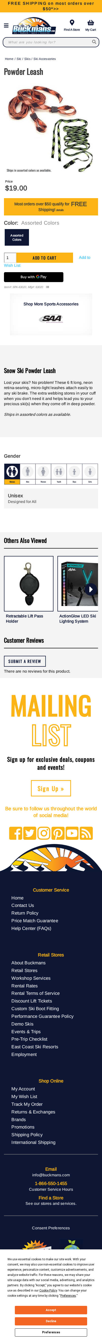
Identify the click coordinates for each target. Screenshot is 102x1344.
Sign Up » (51, 788)
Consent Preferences (51, 1228)
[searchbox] (94, 42)
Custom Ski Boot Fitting (35, 1008)
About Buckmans (28, 962)
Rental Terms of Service (35, 993)
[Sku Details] (47, 287)
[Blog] (86, 833)
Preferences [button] (68, 1295)
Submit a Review (24, 661)
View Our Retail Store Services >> (51, 6)
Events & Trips (26, 1031)
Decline (51, 1321)
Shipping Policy (26, 1134)
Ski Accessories (44, 59)
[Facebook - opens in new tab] (15, 833)
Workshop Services (31, 978)
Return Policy (24, 913)
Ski (19, 59)
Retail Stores (24, 970)
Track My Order (27, 1104)
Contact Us (22, 905)
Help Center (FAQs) (31, 928)
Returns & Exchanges (33, 1111)
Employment (24, 1054)
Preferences (51, 1332)
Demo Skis (22, 1024)
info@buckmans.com (51, 1175)
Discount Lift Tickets (31, 1000)
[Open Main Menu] (7, 25)
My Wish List (24, 1096)
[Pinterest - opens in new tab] (58, 833)
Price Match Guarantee (34, 920)
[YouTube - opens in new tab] (72, 833)
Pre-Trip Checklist (29, 1039)
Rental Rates (24, 985)
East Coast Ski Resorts (34, 1046)
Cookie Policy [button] (48, 1290)
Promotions (22, 1127)
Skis (27, 59)
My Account (23, 1088)
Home (9, 59)
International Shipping (33, 1142)
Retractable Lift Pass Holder (24, 619)
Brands (18, 1119)
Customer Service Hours (51, 1189)
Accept (51, 1310)
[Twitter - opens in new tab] (29, 833)
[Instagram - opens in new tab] (44, 833)
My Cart (90, 29)
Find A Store (72, 29)
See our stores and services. (51, 1203)
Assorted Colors (16, 237)
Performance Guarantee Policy (42, 1016)
